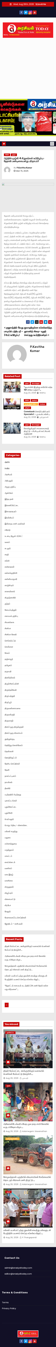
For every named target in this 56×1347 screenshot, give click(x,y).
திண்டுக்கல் (10, 677)
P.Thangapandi (29, 1237)
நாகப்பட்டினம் (10, 776)
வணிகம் (8, 868)
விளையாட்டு (10, 899)
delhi (7, 462)
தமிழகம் (27, 408)
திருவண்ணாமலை (12, 708)
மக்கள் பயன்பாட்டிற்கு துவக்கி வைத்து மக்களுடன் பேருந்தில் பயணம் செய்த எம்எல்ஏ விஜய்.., (27, 1232)
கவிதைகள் (9, 566)
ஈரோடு (7, 530)
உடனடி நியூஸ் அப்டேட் (31, 404)
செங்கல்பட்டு (10, 640)
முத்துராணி (43, 417)
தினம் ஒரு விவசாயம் (14, 733)
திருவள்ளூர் (10, 714)
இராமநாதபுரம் (10, 511)
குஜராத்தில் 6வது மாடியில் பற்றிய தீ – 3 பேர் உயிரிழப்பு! (13, 331)
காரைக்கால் (10, 591)
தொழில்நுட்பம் (11, 757)
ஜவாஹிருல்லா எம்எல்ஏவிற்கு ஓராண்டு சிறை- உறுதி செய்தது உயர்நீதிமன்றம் (38, 331)
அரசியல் (34, 400)
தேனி (7, 769)
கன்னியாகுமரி (11, 579)
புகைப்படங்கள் (11, 800)
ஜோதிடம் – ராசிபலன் (14, 923)
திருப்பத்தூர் (10, 696)
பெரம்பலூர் (9, 819)
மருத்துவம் (9, 849)
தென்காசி (9, 751)
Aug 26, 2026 (12, 1078)
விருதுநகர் (9, 886)
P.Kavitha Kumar (24, 168)
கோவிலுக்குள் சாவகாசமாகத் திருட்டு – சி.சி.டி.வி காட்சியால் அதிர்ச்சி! (37, 431)
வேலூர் (8, 911)
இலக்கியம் (9, 517)
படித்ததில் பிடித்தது (13, 794)
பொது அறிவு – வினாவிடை (16, 825)
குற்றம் (14, 155)
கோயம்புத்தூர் (36, 383)
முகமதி (25, 1078)
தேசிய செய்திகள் (12, 763)
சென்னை (42, 404)
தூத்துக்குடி (10, 739)
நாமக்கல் (8, 782)
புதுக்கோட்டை (11, 806)
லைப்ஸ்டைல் (10, 862)
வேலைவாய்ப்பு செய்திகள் (15, 917)
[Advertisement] (28, 70)
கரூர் (7, 554)
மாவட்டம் (8, 856)
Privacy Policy (9, 1308)
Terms (5, 1302)
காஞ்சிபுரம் (9, 585)
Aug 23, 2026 (30, 392)
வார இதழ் (9, 874)
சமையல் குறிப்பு (11, 616)
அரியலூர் (9, 480)
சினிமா (8, 628)
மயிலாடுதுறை (11, 843)
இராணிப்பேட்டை (12, 505)
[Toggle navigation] (52, 143)
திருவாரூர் (9, 720)
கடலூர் (8, 548)
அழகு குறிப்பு (10, 486)
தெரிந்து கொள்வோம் (14, 745)
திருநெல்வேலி (11, 689)
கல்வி (7, 560)
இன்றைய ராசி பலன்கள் (15, 523)
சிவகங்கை (9, 622)
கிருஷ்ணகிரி (10, 597)
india (7, 155)
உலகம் (7, 542)
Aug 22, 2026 (30, 417)
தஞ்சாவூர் (9, 659)
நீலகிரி (7, 788)
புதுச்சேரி (9, 812)
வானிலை (9, 880)
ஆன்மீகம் (9, 493)
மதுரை (8, 837)
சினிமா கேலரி (11, 634)
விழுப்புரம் (9, 892)
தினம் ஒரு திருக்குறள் (14, 726)
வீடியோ (8, 905)
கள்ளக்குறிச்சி (11, 573)
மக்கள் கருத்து (11, 831)
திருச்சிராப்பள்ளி (12, 683)
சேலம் (7, 653)
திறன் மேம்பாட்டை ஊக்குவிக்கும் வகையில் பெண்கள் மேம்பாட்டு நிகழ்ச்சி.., (23, 1072)
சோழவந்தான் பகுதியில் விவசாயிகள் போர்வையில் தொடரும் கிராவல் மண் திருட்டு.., (27, 1179)
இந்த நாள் (9, 499)
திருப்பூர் (8, 702)
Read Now (28, 117)
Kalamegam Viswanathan (34, 1131)
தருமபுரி (8, 671)
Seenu (42, 392)
